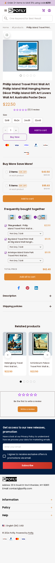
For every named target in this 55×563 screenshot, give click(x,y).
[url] (30, 533)
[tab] (21, 75)
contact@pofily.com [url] (20, 488)
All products (17, 27)
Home (6, 27)
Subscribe (27, 465)
